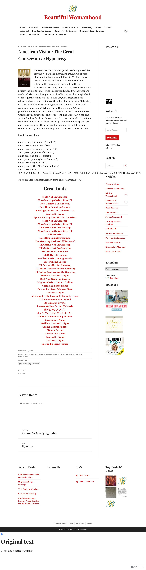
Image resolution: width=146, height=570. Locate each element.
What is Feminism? (50, 27)
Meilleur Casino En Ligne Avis (55, 258)
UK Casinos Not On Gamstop (55, 265)
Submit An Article (70, 27)
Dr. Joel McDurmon (43, 354)
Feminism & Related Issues (112, 201)
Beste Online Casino (55, 261)
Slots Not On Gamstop (55, 196)
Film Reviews (111, 212)
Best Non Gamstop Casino (55, 278)
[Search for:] (117, 165)
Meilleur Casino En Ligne (55, 275)
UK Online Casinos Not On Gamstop (55, 268)
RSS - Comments (87, 481)
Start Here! (34, 27)
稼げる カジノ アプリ (55, 309)
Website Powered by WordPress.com (73, 529)
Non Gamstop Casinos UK (55, 203)
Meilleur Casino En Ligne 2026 (55, 316)
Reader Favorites (113, 242)
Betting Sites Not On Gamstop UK (55, 210)
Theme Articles (112, 184)
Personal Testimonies (115, 238)
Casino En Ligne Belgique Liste (55, 289)
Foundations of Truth (115, 188)
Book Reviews (112, 208)
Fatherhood (111, 228)
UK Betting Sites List (55, 254)
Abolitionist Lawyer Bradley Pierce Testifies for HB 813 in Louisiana (28, 501)
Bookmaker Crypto (55, 302)
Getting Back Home (114, 233)
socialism (23, 357)
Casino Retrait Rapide (55, 326)
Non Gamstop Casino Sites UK (55, 200)
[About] (122, 481)
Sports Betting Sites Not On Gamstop (55, 217)
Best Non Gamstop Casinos (55, 207)
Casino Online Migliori (30, 34)
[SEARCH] (126, 31)
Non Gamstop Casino (41, 31)
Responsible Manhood (115, 247)
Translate (114, 278)
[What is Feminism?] (122, 492)
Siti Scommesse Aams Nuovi (55, 299)
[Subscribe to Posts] (77, 475)
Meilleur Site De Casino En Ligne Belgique (55, 295)
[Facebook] (107, 53)
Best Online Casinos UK (55, 251)
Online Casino (55, 234)
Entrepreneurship (43, 46)
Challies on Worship (27, 493)
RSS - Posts (85, 475)
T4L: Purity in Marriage (28, 489)
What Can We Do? (113, 251)
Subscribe (112, 111)
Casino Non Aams (55, 319)
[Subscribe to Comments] (77, 481)
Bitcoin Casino (55, 330)
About (98, 27)
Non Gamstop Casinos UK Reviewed (55, 241)
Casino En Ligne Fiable (55, 285)
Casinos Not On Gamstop (65, 31)
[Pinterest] (107, 90)
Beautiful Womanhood (73, 17)
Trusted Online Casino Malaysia (55, 306)
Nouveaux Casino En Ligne (92, 31)
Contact (108, 27)
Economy (22, 46)
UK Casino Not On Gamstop (55, 227)
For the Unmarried (114, 217)
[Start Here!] (111, 503)
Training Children (59, 46)
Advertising (87, 27)
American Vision (26, 354)
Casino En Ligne (55, 213)
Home (22, 27)
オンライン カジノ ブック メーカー (55, 313)
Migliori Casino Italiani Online (55, 282)
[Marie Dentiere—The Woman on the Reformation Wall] (111, 492)
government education (72, 354)
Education (31, 46)
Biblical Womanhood (111, 194)
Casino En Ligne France (55, 343)
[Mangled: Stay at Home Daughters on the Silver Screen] (111, 481)
